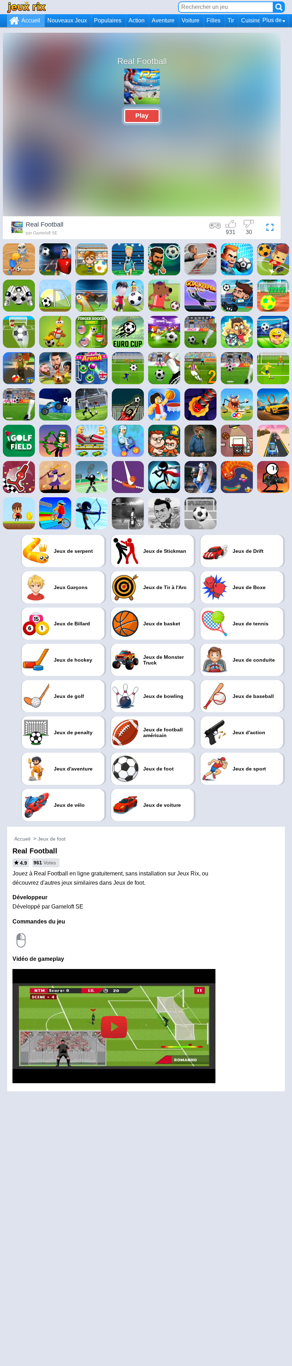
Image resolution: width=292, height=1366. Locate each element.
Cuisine (251, 20)
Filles (213, 20)
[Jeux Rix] (26, 7)
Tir (231, 20)
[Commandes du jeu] (215, 228)
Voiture (190, 20)
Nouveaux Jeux (67, 20)
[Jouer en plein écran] (268, 228)
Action (137, 20)
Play (141, 115)
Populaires (107, 20)
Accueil (30, 20)
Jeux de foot (52, 839)
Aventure (163, 20)
